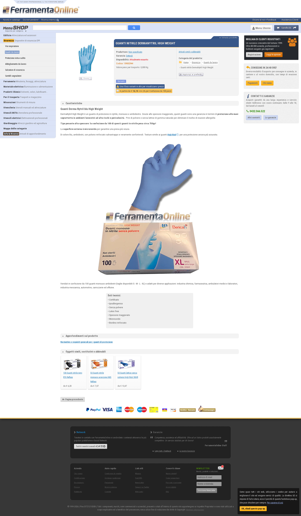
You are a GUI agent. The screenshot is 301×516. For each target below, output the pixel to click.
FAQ (167, 492)
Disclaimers (79, 483)
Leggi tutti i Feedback (163, 451)
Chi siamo (78, 474)
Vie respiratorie (12, 46)
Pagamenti (109, 483)
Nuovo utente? (171, 474)
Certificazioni (79, 478)
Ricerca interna (111, 487)
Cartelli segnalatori (13, 76)
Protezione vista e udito (15, 58)
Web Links (139, 492)
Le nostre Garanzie (187, 451)
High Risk (171, 134)
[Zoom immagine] (85, 79)
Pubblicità (78, 492)
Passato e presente (173, 483)
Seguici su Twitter (142, 487)
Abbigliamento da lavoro (15, 64)
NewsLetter (139, 483)
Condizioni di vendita (113, 474)
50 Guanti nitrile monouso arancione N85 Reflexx (100, 377)
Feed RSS (138, 478)
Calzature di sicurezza (15, 70)
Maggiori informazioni (195, 510)
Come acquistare (172, 478)
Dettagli (129, 56)
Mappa (138, 474)
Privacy (77, 487)
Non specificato (135, 52)
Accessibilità (171, 487)
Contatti (108, 492)
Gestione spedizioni (113, 478)
